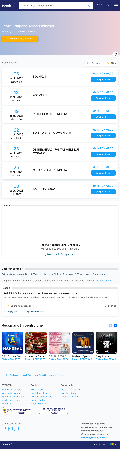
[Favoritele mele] (99, 5)
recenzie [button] (43, 311)
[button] (115, 325)
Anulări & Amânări (70, 396)
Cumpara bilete (103, 79)
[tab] (94, 63)
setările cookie (104, 280)
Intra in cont (99, 444)
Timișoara (14, 375)
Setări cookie (38, 400)
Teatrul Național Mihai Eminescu (52, 375)
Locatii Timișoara (29, 375)
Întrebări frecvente (71, 389)
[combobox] (53, 5)
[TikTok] (16, 428)
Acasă (4, 375)
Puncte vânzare (69, 393)
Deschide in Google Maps (61, 254)
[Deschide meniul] (115, 5)
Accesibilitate (38, 403)
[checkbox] (115, 54)
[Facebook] (4, 428)
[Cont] (108, 5)
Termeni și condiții (12, 389)
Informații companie (13, 393)
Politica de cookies (41, 396)
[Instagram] (10, 428)
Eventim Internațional (13, 396)
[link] (74, 77)
